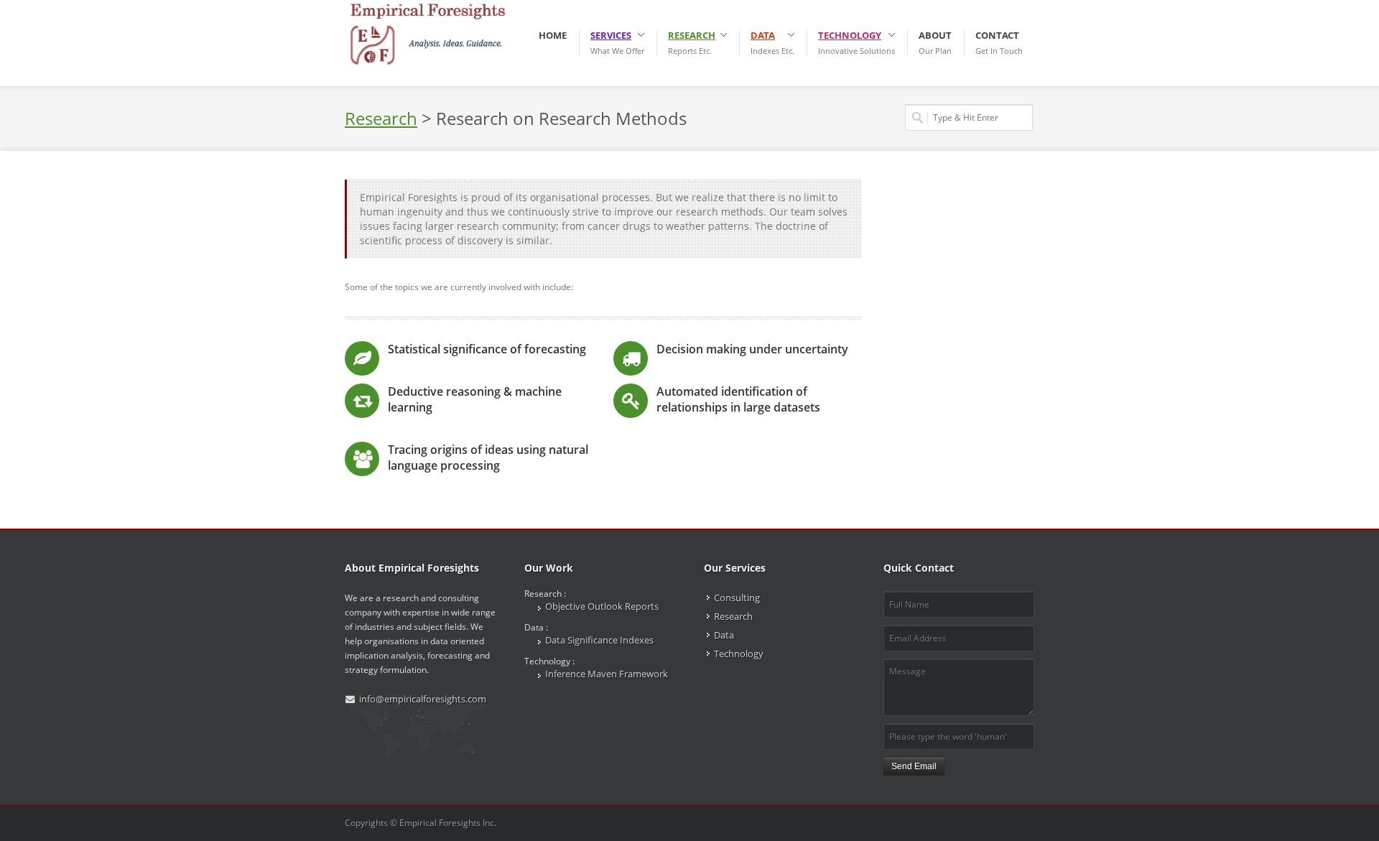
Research (733, 616)
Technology (738, 653)
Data (724, 634)
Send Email (914, 766)
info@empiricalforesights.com (422, 698)
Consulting (737, 597)
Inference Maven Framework (606, 673)
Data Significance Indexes (599, 639)
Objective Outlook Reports (602, 606)
